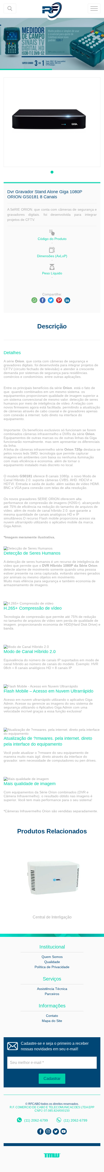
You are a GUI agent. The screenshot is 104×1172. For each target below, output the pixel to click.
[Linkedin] (67, 300)
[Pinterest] (59, 300)
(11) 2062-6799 (36, 1120)
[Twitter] (51, 300)
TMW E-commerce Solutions (52, 1155)
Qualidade (52, 962)
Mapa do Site (52, 1021)
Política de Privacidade (52, 967)
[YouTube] (63, 1131)
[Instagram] (48, 1131)
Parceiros (52, 994)
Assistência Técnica (52, 989)
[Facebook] (42, 300)
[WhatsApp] (34, 300)
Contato (52, 1016)
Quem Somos (52, 957)
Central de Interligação (52, 917)
